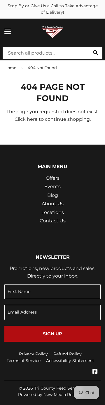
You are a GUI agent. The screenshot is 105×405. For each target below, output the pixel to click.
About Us (53, 203)
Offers (53, 178)
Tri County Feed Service (58, 388)
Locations (52, 212)
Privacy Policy (33, 354)
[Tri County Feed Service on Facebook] (95, 372)
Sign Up (52, 333)
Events (52, 186)
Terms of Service (24, 360)
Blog (52, 195)
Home (10, 67)
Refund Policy (67, 354)
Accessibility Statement (70, 360)
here (32, 119)
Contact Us (53, 221)
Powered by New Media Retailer (50, 394)
